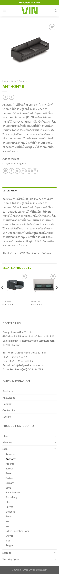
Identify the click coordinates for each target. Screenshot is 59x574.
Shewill (9, 535)
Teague (9, 545)
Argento (10, 463)
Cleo (8, 502)
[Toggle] (55, 436)
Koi (7, 526)
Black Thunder (13, 492)
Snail (8, 540)
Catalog (6, 403)
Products (7, 391)
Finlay (8, 516)
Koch (8, 521)
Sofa (13, 81)
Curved (9, 506)
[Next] (56, 294)
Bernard (10, 482)
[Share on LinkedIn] (35, 171)
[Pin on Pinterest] (29, 171)
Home (5, 81)
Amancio (10, 454)
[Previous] (2, 294)
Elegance (10, 511)
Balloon (9, 468)
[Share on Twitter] (17, 171)
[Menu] (4, 11)
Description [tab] (10, 190)
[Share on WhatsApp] (5, 171)
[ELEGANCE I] (15, 286)
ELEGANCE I (8, 304)
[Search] (55, 11)
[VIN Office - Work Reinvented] (29, 10)
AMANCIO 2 (37, 304)
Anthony (23, 81)
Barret (9, 473)
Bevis (8, 487)
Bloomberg (11, 497)
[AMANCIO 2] (44, 286)
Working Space (11, 558)
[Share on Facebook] (11, 171)
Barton (9, 478)
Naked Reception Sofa (17, 531)
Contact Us (8, 410)
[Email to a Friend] (23, 171)
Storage (6, 552)
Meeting (7, 442)
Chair (5, 435)
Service (6, 416)
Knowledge (8, 397)
